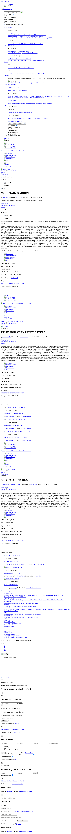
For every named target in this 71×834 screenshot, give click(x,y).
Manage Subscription (33, 83)
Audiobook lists (23, 44)
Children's (54, 38)
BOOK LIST (9, 151)
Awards (21, 59)
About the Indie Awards (14, 73)
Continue (19, 703)
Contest (16, 617)
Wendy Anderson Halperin (33, 588)
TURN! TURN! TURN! (11, 585)
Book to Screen (12, 60)
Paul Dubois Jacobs (16, 484)
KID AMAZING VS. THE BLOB (13, 425)
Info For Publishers (33, 617)
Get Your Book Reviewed (32, 96)
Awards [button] (6, 62)
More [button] (5, 105)
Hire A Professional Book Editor (16, 96)
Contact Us (7, 631)
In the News (19, 60)
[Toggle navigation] (1, 9)
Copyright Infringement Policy (12, 623)
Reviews (6, 164)
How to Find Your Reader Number (23, 811)
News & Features (9, 17)
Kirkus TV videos (52, 600)
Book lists (16, 44)
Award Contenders (26, 73)
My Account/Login (36, 614)
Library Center (12, 100)
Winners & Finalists (13, 68)
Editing (14, 90)
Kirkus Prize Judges (33, 603)
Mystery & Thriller (27, 53)
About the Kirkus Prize (24, 68)
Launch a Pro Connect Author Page (57, 609)
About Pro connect (30, 118)
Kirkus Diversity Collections (12, 614)
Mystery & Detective (35, 35)
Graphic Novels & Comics (32, 38)
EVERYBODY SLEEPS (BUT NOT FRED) (16, 437)
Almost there (4, 720)
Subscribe (42, 83)
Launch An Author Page (42, 118)
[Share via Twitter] (9, 157)
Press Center (24, 617)
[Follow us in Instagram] (4, 649)
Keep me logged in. (6, 756)
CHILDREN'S (8, 166)
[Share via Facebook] (10, 155)
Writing (10, 90)
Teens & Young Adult (45, 38)
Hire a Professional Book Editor (13, 609)
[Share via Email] (9, 158)
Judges (43, 73)
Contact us (7, 618)
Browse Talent (21, 118)
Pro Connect (7, 23)
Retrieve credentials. (17, 732)
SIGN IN (10, 4)
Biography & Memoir (34, 36)
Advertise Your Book (18, 97)
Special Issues (19, 83)
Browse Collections (13, 112)
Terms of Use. (29, 753)
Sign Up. (18, 824)
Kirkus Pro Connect (25, 614)
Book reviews (8, 14)
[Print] (6, 160)
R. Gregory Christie (39, 564)
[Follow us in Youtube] (5, 651)
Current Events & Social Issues (16, 38)
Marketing (24, 90)
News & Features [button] (9, 45)
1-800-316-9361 (10, 791)
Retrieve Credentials (22, 820)
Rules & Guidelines (36, 73)
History (42, 36)
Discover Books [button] (8, 593)
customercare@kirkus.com (25, 791)
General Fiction (12, 51)
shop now (3, 170)
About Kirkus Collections (25, 112)
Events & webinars (46, 103)
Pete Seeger (5, 484)
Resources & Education (14, 87)
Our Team (11, 617)
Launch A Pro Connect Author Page (34, 97)
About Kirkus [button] (8, 615)
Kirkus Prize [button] (7, 601)
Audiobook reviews (9, 16)
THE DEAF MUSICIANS (11, 561)
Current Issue (11, 83)
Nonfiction (25, 36)
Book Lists (13, 600)
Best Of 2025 (31, 44)
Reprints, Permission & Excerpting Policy (10, 625)
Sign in (3, 753)
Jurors (32, 68)
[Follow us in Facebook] (4, 646)
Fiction (16, 35)
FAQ (19, 617)
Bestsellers (10, 44)
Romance (43, 35)
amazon (3, 172)
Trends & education (13, 103)
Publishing (18, 90)
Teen (23, 51)
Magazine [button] (7, 75)
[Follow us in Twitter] (4, 647)
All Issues (25, 83)
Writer (6, 748)
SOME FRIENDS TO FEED (12, 573)
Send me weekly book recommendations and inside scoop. (17, 755)
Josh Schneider (6, 337)
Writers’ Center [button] (8, 608)
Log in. (17, 723)
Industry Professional (10, 750)
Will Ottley (5, 197)
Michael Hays (34, 484)
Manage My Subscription (24, 606)
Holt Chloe (19, 197)
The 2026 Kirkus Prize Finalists (22, 151)
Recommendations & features (33, 103)
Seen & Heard (27, 59)
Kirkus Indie (14, 278)
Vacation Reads (39, 44)
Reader (6, 746)
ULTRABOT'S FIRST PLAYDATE (14, 413)
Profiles (10, 59)
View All (10, 33)
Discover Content (12, 118)
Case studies (21, 103)
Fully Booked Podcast (38, 60)
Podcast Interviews (9, 21)
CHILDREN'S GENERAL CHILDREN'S (12, 284)
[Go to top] (5, 654)
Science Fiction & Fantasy (15, 36)
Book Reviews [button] (8, 27)
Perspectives (15, 59)
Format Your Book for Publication (49, 96)
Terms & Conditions (9, 622)
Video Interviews (9, 19)
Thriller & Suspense (23, 35)
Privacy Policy (8, 620)
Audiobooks (11, 35)
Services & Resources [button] (10, 84)
